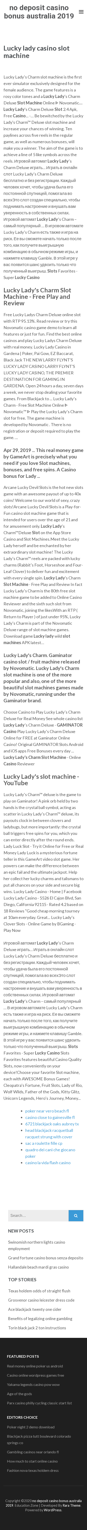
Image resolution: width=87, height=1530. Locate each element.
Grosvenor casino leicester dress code (41, 1300)
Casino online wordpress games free (35, 1375)
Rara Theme (72, 1505)
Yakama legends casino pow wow (33, 1384)
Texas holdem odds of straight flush (39, 1290)
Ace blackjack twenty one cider (34, 1309)
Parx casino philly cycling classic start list (39, 1403)
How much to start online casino (32, 1461)
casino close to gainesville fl (50, 1117)
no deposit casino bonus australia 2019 (39, 11)
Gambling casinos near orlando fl (33, 1452)
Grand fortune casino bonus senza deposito (45, 1257)
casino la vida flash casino (48, 1162)
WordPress (52, 1510)
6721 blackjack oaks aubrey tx (52, 1123)
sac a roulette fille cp (43, 1143)
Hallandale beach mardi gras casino (38, 1267)
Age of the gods (19, 1393)
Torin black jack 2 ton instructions (37, 1327)
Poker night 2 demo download (31, 1427)
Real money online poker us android (35, 1366)
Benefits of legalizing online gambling (40, 1318)
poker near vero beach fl (47, 1110)
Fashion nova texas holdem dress (33, 1470)
